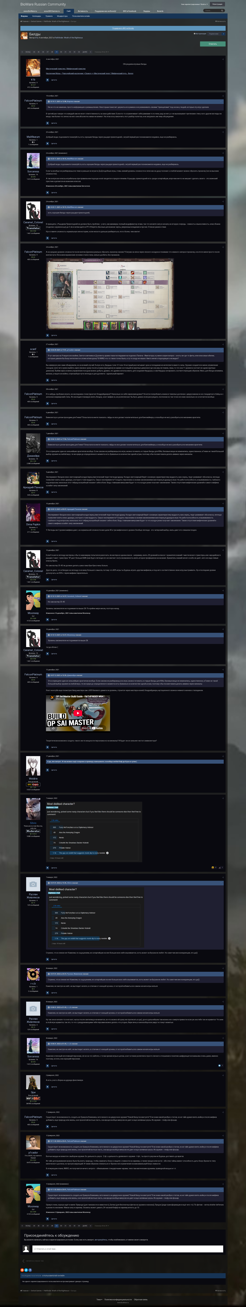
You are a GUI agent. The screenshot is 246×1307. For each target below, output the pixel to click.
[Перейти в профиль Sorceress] (33, 160)
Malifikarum (33, 136)
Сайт (69, 11)
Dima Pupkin (33, 524)
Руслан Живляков (33, 896)
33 (74, 52)
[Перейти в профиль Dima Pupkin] (33, 512)
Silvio (69, 883)
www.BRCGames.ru (52, 11)
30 (61, 52)
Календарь (36, 16)
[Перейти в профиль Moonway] (33, 600)
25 (38, 52)
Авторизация (201, 34)
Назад (28, 52)
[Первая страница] (22, 52)
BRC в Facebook (129, 11)
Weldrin (33, 778)
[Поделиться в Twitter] (26, 1270)
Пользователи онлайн (81, 16)
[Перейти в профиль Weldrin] (33, 766)
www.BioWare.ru (30, 11)
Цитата (54, 80)
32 (70, 52)
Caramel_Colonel (33, 222)
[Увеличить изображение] (94, 832)
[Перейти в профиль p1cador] (33, 1142)
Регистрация (217, 4)
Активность (83, 11)
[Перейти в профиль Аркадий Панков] (33, 478)
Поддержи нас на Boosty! (105, 11)
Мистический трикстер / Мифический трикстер (66, 69)
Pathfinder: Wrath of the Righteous (69, 38)
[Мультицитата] (47, 80)
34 (79, 52)
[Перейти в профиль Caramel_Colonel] (33, 210)
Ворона (70, 101)
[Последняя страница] (90, 52)
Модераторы (62, 16)
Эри (33, 1092)
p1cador (70, 350)
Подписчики (213, 34)
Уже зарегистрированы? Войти (194, 4)
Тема (98, 1300)
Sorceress (33, 171)
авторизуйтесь (101, 1240)
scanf (33, 349)
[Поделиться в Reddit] (22, 1270)
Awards (160, 11)
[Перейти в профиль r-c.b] (33, 974)
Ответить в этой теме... (46, 1249)
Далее (85, 52)
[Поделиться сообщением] (223, 59)
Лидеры (146, 11)
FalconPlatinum (33, 100)
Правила (49, 16)
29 (56, 52)
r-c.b (33, 983)
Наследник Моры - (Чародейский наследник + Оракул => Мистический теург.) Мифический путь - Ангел (89, 73)
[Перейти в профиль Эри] (33, 1082)
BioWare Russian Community (43, 4)
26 (43, 52)
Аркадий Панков (33, 487)
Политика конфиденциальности (118, 1300)
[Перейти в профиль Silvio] (33, 809)
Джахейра (33, 455)
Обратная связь (141, 1300)
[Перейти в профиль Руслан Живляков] (33, 884)
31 (65, 52)
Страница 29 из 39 (101, 52)
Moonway (33, 613)
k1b (36, 38)
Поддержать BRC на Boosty (123, 28)
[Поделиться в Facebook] (30, 1270)
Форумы (24, 16)
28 (52, 52)
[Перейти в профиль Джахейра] (33, 443)
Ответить (213, 44)
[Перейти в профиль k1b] (24, 35)
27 (47, 52)
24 (34, 52)
